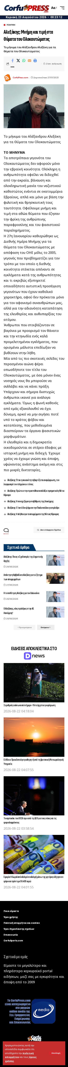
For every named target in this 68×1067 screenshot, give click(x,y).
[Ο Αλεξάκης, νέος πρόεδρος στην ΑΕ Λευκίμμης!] (55, 612)
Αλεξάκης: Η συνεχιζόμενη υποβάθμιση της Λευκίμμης (30, 501)
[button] (56, 1053)
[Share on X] (18, 61)
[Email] (29, 61)
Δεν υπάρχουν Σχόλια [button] (50, 530)
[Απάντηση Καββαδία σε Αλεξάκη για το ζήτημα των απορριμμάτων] (55, 578)
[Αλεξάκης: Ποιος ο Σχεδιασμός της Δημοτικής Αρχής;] (55, 560)
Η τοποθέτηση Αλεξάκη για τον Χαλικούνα (21, 593)
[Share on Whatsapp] (23, 61)
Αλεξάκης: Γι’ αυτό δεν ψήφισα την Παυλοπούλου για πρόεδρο (33, 508)
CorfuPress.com (20, 77)
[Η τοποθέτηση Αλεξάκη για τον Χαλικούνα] (55, 596)
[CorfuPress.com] (26, 7)
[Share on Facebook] (12, 61)
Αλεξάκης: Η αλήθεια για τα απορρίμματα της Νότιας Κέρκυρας (33, 514)
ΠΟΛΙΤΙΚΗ (11, 25)
